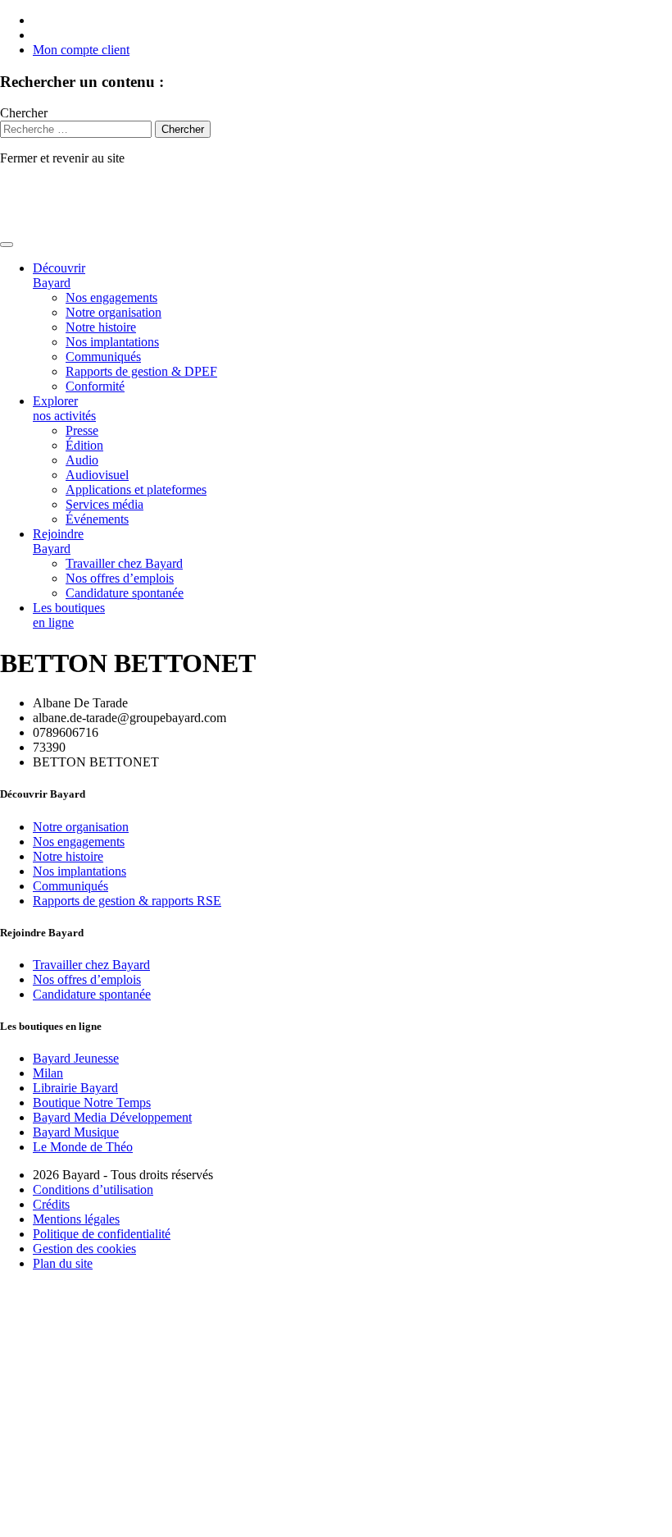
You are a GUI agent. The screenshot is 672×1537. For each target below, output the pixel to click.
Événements (97, 519)
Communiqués (103, 357)
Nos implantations (112, 342)
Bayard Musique (76, 1132)
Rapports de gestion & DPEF (141, 371)
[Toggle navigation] (6, 244)
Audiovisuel (97, 475)
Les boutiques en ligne (69, 615)
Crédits (51, 1204)
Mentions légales (76, 1219)
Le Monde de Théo (83, 1147)
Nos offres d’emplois (120, 578)
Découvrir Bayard (59, 275)
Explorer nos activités (64, 408)
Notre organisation (113, 312)
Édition (84, 445)
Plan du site (63, 1263)
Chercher (24, 113)
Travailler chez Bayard (124, 563)
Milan (48, 1073)
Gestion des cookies (84, 1249)
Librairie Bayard (75, 1088)
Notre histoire (101, 327)
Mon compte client (81, 50)
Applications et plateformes (136, 489)
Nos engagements (111, 297)
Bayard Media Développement (112, 1117)
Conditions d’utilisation (93, 1189)
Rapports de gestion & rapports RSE (127, 901)
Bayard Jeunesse (76, 1058)
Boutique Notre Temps (92, 1102)
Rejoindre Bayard (58, 541)
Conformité (95, 386)
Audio (82, 460)
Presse (82, 430)
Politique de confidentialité (101, 1234)
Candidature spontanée (125, 593)
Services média (104, 504)
